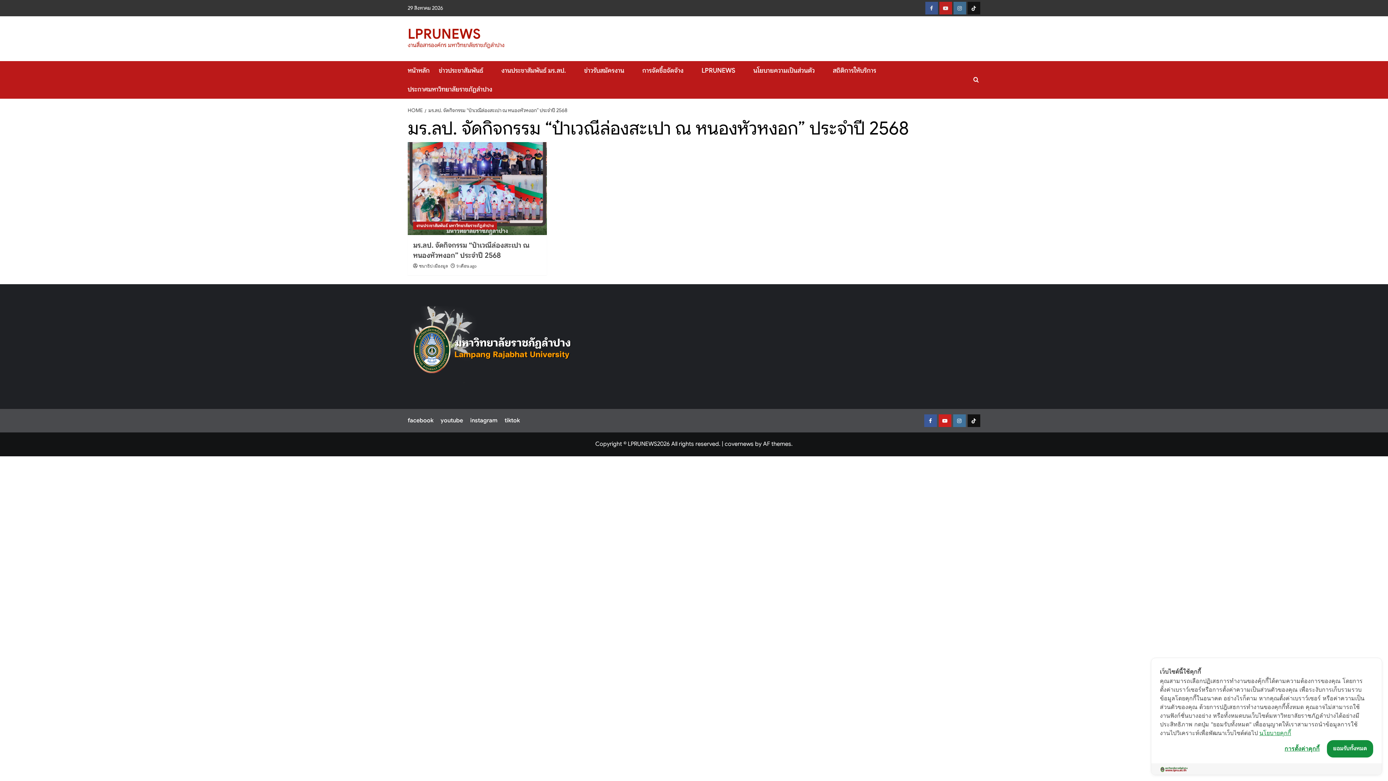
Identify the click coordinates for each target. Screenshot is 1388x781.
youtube (452, 420)
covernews (739, 444)
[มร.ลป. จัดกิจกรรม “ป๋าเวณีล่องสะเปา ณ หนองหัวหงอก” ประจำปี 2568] (477, 188)
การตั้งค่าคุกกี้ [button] (1302, 748)
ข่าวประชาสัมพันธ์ (461, 70)
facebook (420, 420)
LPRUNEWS (444, 34)
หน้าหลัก (419, 70)
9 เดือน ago (467, 266)
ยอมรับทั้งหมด (1350, 748)
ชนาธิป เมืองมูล (433, 266)
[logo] (492, 345)
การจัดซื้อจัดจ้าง (663, 70)
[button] (976, 79)
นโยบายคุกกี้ (1275, 733)
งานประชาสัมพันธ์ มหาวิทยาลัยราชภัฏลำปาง (455, 225)
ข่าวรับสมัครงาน (604, 70)
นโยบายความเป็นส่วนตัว (784, 70)
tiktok (512, 420)
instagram (483, 420)
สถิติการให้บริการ (854, 70)
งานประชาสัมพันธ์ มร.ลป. (533, 70)
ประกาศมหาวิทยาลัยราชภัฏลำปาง (450, 89)
